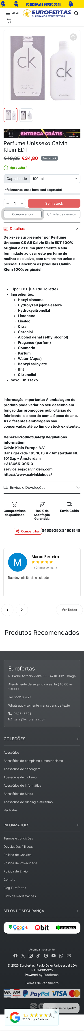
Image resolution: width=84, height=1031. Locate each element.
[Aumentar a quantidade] (22, 203)
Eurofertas (50, 975)
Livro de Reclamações (20, 896)
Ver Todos (69, 610)
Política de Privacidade (20, 863)
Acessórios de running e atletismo (28, 802)
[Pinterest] (46, 955)
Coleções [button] (15, 738)
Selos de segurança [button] (24, 911)
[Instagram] (30, 955)
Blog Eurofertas (15, 888)
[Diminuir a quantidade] (8, 203)
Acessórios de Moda (18, 794)
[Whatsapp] (61, 955)
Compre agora (22, 214)
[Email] (69, 955)
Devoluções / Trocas (18, 846)
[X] (23, 955)
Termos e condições (18, 838)
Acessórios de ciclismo (20, 777)
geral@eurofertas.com (30, 719)
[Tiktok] (38, 955)
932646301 (22, 714)
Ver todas (10, 810)
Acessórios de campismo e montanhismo (33, 761)
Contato (9, 879)
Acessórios (11, 752)
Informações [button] (16, 825)
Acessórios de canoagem (22, 769)
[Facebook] (15, 955)
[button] (12, 13)
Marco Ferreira (45, 556)
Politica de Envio (16, 871)
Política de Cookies (17, 855)
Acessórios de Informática (22, 785)
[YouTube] (53, 955)
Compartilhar (30, 531)
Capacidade (16, 178)
